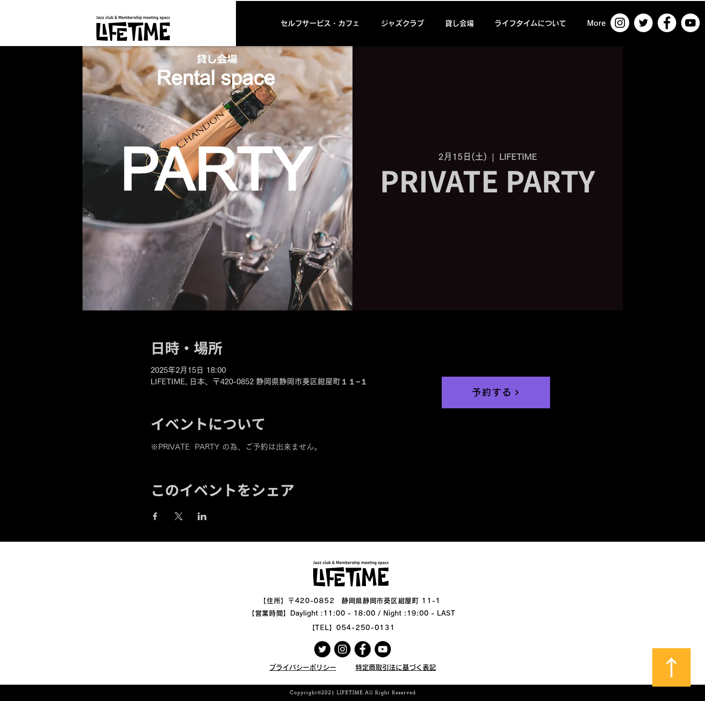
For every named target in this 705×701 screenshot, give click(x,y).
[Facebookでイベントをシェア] (155, 516)
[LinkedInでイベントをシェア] (202, 516)
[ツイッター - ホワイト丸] (643, 22)
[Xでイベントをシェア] (178, 516)
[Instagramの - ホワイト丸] (620, 22)
